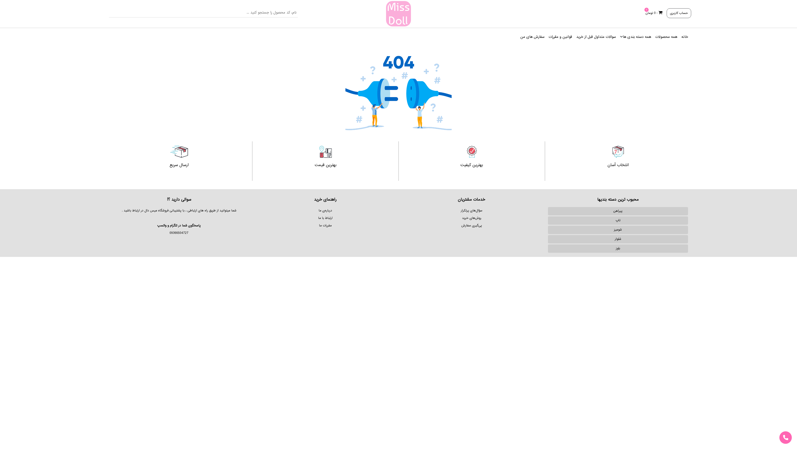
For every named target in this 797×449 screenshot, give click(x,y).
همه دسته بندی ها (637, 37)
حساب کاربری (679, 13)
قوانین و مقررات (560, 37)
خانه (684, 37)
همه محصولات (666, 37)
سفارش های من (532, 37)
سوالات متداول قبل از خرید (596, 37)
